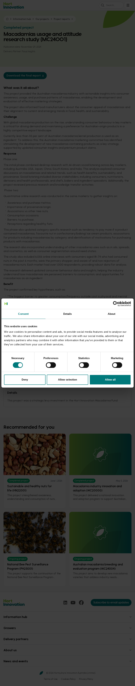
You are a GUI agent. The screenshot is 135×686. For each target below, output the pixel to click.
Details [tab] (67, 313)
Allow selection (67, 379)
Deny (25, 379)
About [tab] (111, 313)
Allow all (110, 379)
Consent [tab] (23, 313)
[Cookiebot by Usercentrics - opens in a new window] (115, 303)
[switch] (51, 365)
